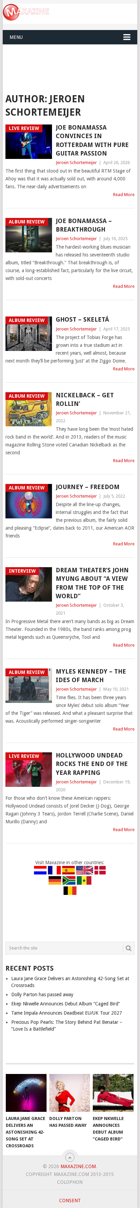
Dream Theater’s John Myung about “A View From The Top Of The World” (92, 583)
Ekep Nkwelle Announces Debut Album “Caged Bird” (65, 1003)
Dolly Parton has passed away (42, 994)
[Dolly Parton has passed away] (69, 1093)
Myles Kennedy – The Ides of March (91, 675)
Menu (16, 37)
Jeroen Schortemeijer (76, 162)
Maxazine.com (78, 1166)
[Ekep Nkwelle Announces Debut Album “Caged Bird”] (113, 1093)
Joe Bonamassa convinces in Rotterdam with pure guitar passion (92, 140)
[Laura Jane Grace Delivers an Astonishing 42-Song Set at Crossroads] (26, 1093)
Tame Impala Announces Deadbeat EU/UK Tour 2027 (66, 1013)
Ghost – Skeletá (82, 319)
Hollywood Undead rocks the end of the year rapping (92, 764)
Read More (124, 194)
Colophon (70, 1182)
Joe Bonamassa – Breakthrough (84, 225)
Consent (70, 1200)
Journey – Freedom (88, 486)
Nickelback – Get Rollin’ (85, 399)
